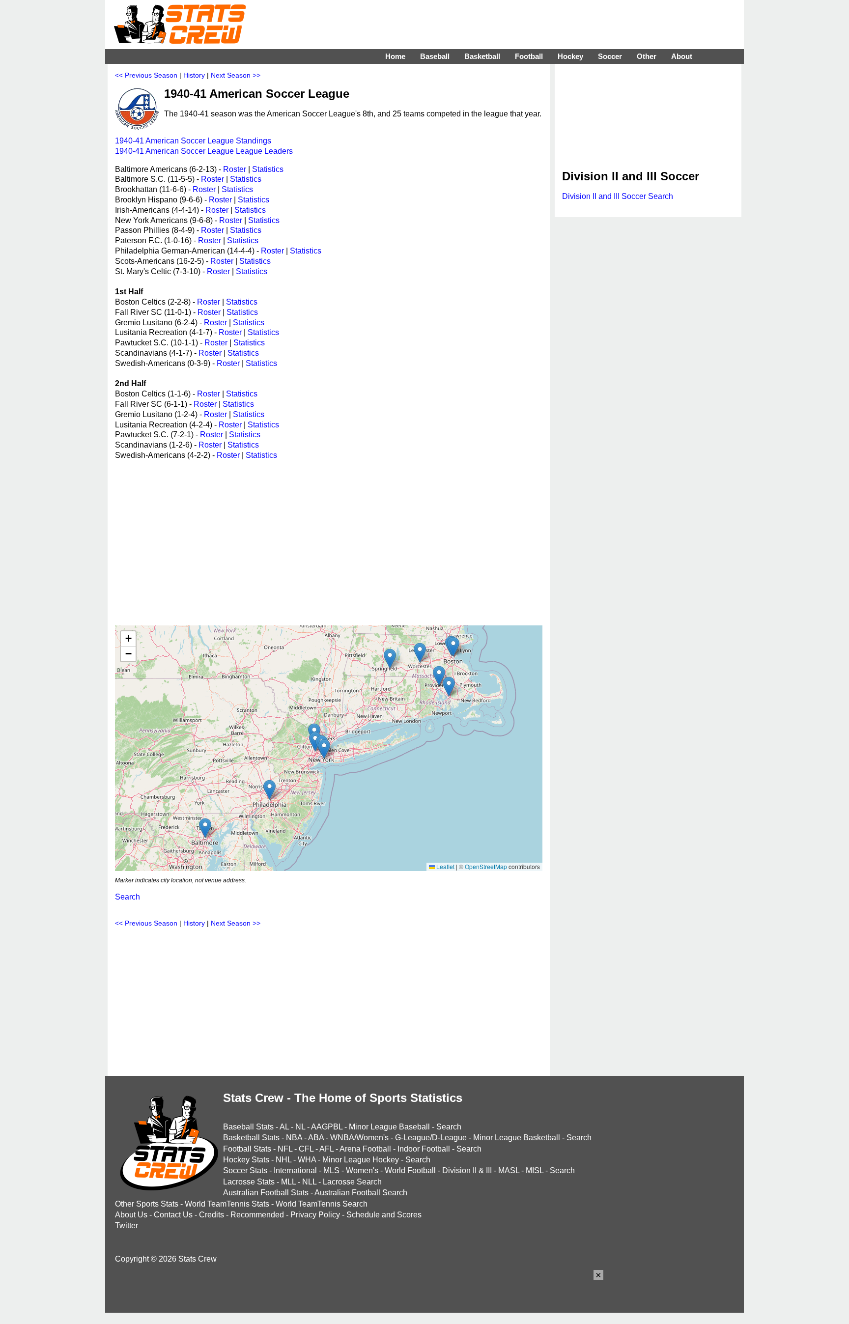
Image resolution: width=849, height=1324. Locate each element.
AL (284, 1127)
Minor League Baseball (389, 1127)
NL (300, 1127)
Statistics (267, 169)
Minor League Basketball (516, 1137)
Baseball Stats (248, 1127)
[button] (205, 828)
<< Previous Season (146, 75)
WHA (307, 1159)
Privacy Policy (315, 1215)
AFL (326, 1149)
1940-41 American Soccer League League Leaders (204, 151)
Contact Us (173, 1215)
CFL (306, 1149)
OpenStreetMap (486, 866)
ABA (316, 1137)
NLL (309, 1182)
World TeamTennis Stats (227, 1204)
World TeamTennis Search (322, 1204)
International (295, 1170)
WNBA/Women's (359, 1137)
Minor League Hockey (360, 1159)
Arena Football (365, 1149)
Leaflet (444, 866)
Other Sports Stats (146, 1204)
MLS (331, 1170)
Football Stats (247, 1149)
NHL (283, 1159)
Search (127, 897)
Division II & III (467, 1170)
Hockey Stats (246, 1159)
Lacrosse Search (352, 1182)
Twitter (126, 1225)
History (194, 75)
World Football (410, 1170)
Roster (234, 169)
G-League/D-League (431, 1137)
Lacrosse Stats (249, 1182)
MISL (534, 1170)
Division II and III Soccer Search (617, 196)
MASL (508, 1170)
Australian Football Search (360, 1192)
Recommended (257, 1215)
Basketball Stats (251, 1137)
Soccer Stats (245, 1170)
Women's (362, 1170)
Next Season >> (235, 75)
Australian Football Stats (266, 1192)
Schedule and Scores (384, 1215)
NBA (294, 1137)
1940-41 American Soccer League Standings (193, 141)
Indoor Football (423, 1149)
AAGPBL (326, 1127)
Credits (211, 1215)
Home (395, 56)
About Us (131, 1215)
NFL (285, 1149)
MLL (288, 1182)
